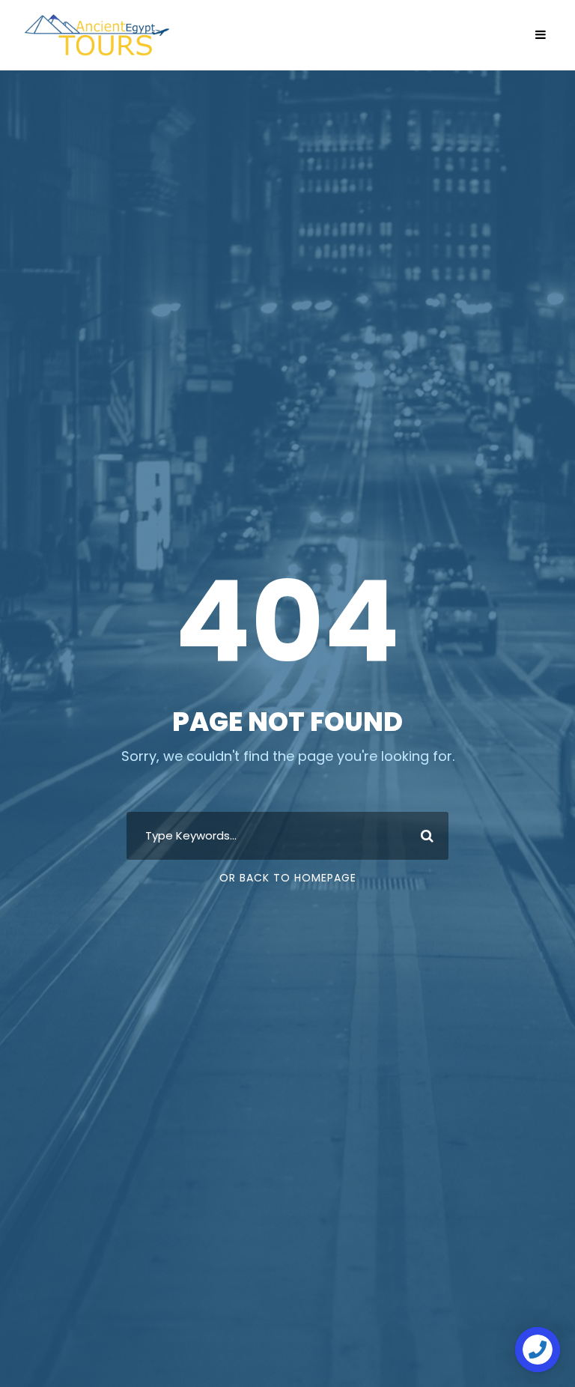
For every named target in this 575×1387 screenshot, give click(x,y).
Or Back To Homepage (287, 877)
